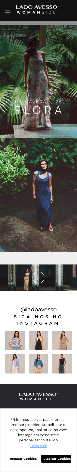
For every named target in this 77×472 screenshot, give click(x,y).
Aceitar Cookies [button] (57, 459)
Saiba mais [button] (38, 446)
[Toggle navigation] (8, 11)
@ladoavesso (39, 309)
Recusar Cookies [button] (23, 459)
